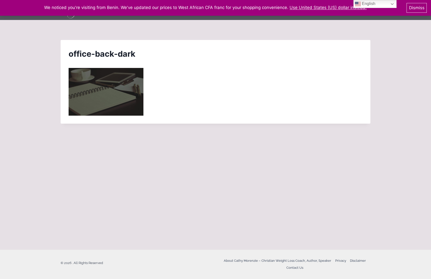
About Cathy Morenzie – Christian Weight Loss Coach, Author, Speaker (277, 261)
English (368, 3)
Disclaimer (358, 261)
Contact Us (294, 268)
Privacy (340, 261)
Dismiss (417, 7)
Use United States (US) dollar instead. (328, 7)
